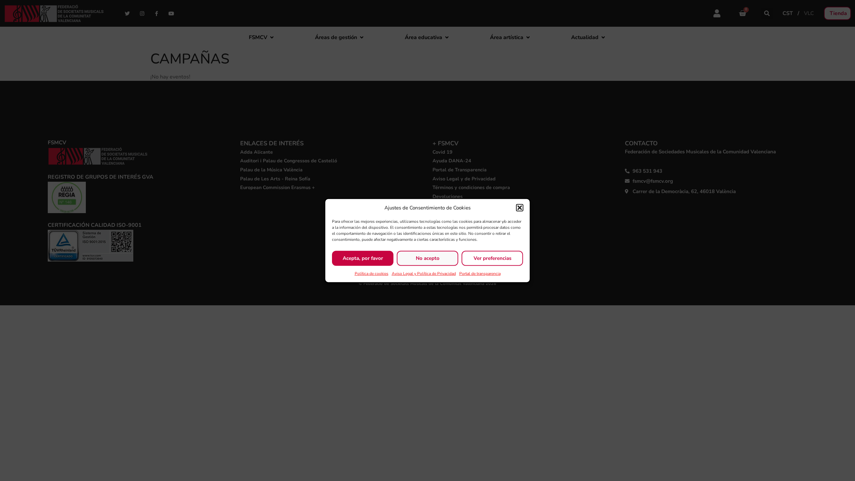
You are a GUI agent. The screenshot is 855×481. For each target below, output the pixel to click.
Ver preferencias (492, 258)
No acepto (428, 258)
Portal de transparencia (480, 273)
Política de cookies (371, 273)
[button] (519, 207)
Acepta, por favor (363, 258)
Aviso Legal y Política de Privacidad (424, 273)
